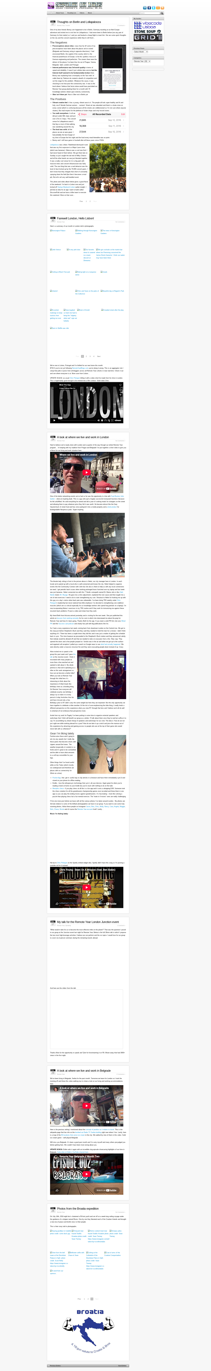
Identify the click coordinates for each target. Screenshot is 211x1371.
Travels (67, 25)
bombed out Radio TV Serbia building (88, 1132)
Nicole (62, 809)
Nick (51, 809)
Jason (88, 806)
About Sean (60, 13)
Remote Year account (85, 809)
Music (90, 13)
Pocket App (57, 778)
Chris (97, 806)
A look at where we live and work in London (83, 437)
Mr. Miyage (64, 595)
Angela (116, 806)
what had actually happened (110, 644)
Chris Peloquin (75, 378)
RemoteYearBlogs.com (80, 368)
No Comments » (120, 222)
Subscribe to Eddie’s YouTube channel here (72, 1152)
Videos (82, 13)
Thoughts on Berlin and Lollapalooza (79, 22)
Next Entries (122, 1366)
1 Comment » (121, 25)
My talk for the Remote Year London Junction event (88, 922)
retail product (112, 507)
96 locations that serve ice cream (73, 1135)
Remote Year (61, 25)
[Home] (51, 13)
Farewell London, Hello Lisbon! (75, 218)
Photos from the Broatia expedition (78, 1208)
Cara (111, 806)
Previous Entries (55, 1366)
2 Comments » (120, 1074)
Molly (101, 806)
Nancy (106, 806)
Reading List (71, 13)
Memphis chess (58, 788)
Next (98, 356)
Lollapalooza (54, 145)
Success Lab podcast (66, 624)
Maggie (122, 806)
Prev (81, 201)
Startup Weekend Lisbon (66, 187)
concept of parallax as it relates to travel (100, 1129)
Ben (92, 806)
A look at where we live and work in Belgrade (84, 1070)
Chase (56, 809)
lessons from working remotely (68, 618)
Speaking (68, 925)
